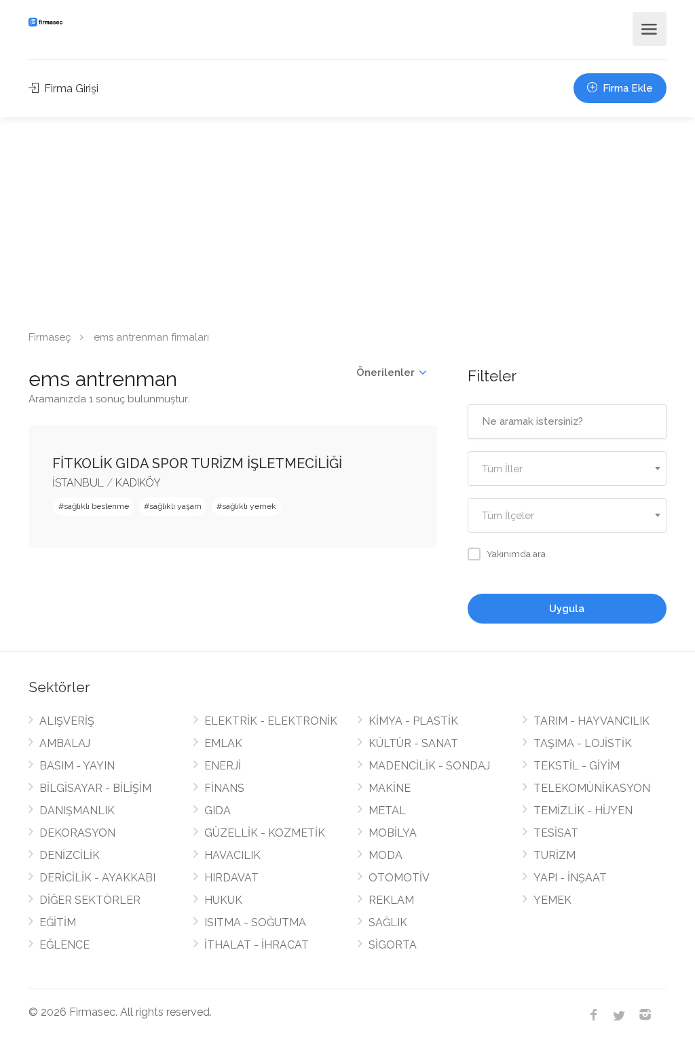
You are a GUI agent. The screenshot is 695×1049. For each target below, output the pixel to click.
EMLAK (223, 743)
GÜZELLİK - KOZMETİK (264, 832)
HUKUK (223, 900)
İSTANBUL (78, 482)
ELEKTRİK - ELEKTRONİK (270, 720)
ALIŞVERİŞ (66, 720)
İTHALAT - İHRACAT (256, 944)
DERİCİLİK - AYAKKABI (97, 877)
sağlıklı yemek (249, 506)
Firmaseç (50, 337)
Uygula (566, 609)
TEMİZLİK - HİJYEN (583, 810)
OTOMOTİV (399, 877)
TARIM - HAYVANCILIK (591, 720)
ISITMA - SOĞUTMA (255, 922)
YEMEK (552, 900)
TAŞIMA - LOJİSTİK (582, 743)
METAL (387, 810)
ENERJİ (222, 765)
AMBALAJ (64, 743)
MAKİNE (390, 788)
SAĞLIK (388, 922)
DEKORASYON (77, 832)
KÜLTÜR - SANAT (413, 743)
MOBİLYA (393, 832)
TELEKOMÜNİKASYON (591, 788)
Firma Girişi (69, 88)
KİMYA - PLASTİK (413, 720)
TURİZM (554, 855)
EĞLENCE (64, 944)
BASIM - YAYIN (77, 765)
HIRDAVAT (231, 877)
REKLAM (391, 900)
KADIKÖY (138, 482)
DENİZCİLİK (69, 855)
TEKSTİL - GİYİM (576, 765)
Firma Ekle (626, 88)
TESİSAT (555, 832)
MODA (385, 855)
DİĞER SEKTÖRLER (89, 900)
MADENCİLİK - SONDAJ (429, 765)
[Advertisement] (347, 219)
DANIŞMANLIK (77, 810)
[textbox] (567, 469)
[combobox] (567, 468)
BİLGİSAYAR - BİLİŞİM (95, 788)
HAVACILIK (232, 855)
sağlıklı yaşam (175, 506)
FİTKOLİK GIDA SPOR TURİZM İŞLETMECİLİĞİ (197, 463)
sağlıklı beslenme (96, 506)
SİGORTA (393, 944)
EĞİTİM (57, 922)
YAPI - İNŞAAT (570, 877)
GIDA (217, 810)
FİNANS (224, 788)
